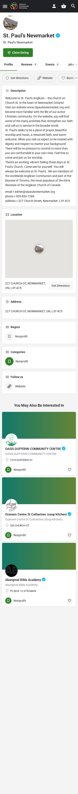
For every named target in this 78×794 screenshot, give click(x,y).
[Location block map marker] (39, 248)
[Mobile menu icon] (5, 6)
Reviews (28, 64)
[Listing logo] (10, 23)
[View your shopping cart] (63, 6)
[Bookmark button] (69, 469)
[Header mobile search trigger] (73, 6)
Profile (8, 64)
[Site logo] (21, 6)
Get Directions (61, 285)
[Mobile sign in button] (54, 6)
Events (52, 64)
